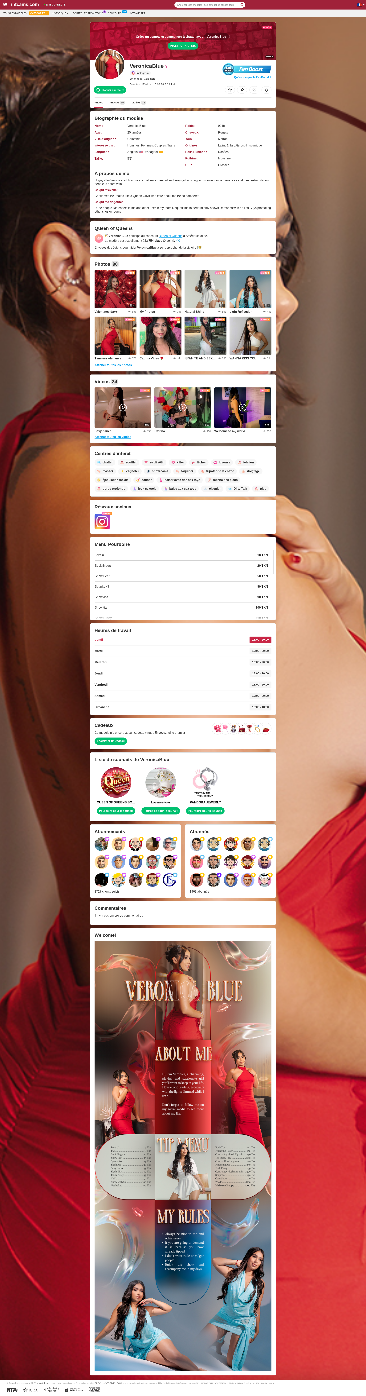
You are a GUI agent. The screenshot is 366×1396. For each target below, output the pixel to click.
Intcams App (137, 13)
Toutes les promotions (88, 13)
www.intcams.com (46, 1383)
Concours (114, 13)
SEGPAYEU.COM (113, 1383)
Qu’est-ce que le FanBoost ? (252, 77)
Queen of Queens (170, 236)
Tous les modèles (14, 13)
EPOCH (98, 1383)
